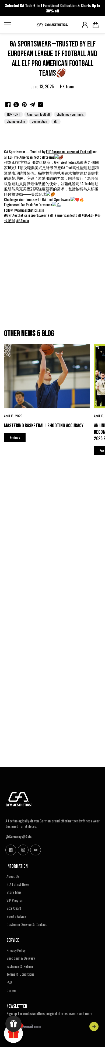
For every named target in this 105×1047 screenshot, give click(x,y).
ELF (56, 121)
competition (39, 121)
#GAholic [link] (22, 220)
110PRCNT (13, 114)
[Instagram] (23, 850)
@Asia (27, 836)
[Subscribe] (94, 1026)
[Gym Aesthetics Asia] (52, 24)
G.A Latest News (17, 884)
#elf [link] (50, 215)
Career (11, 990)
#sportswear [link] (37, 215)
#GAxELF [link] (88, 215)
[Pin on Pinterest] (24, 105)
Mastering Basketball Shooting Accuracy (43, 425)
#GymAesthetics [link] (15, 215)
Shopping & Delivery (20, 958)
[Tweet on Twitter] (16, 105)
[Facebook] (10, 850)
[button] (95, 24)
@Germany (13, 836)
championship (16, 121)
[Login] (84, 24)
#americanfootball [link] (67, 215)
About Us (12, 876)
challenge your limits (70, 114)
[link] (69, 151)
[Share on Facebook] (8, 105)
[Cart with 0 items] (95, 24)
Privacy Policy (15, 950)
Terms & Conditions (20, 974)
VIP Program (15, 900)
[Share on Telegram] (32, 105)
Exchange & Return (19, 966)
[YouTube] (35, 850)
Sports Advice (16, 916)
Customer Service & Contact (26, 924)
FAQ (9, 982)
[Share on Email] (40, 105)
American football (38, 114)
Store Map (13, 892)
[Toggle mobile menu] (19, 25)
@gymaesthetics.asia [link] (28, 210)
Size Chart (13, 908)
